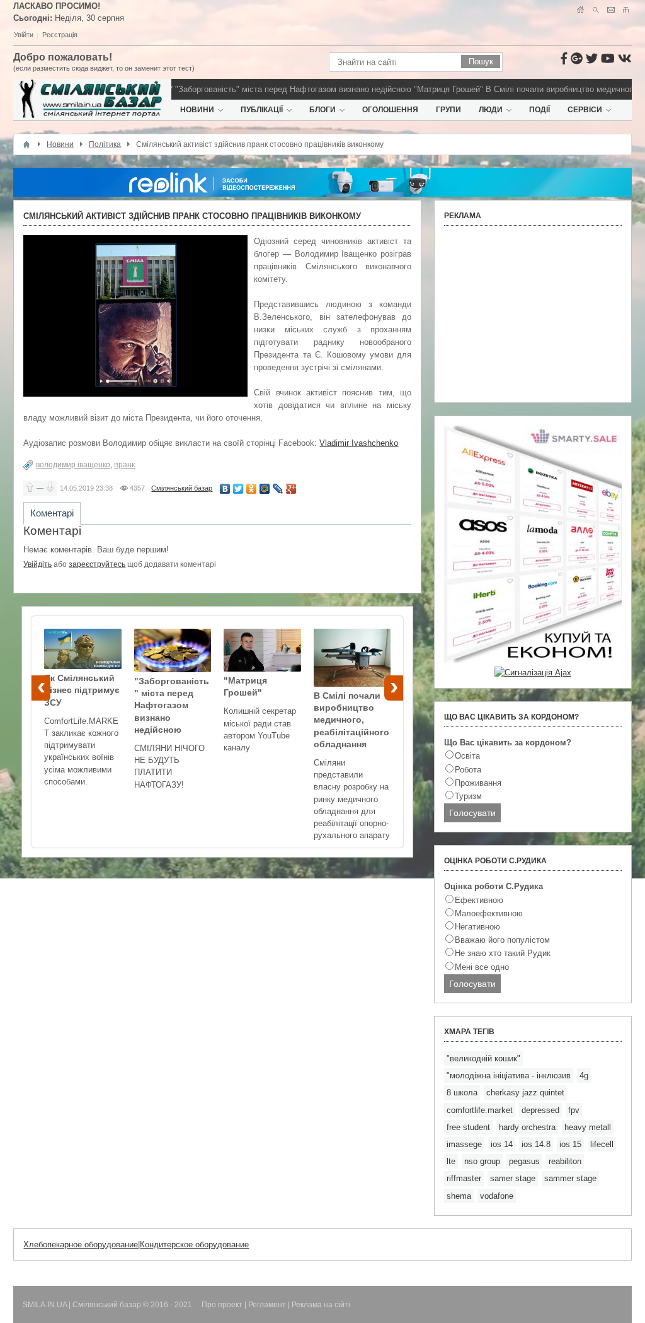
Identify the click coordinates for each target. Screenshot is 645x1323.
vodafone (496, 1196)
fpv (573, 1110)
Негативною (477, 926)
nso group (482, 1161)
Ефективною (479, 900)
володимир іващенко (73, 464)
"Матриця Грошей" (432, 89)
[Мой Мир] (264, 489)
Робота (468, 769)
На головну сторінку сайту (580, 9)
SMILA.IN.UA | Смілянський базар (83, 1304)
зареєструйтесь (97, 564)
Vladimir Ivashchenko (358, 443)
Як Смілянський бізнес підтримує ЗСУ (82, 690)
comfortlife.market (480, 1110)
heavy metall (587, 1127)
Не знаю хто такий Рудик (503, 953)
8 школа (462, 1092)
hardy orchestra (527, 1127)
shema (459, 1196)
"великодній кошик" (483, 1058)
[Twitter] (238, 489)
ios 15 (570, 1144)
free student (468, 1127)
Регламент (267, 1304)
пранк (124, 464)
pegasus (524, 1161)
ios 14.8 (536, 1144)
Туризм (468, 796)
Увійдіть (37, 564)
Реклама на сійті (321, 1304)
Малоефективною (489, 913)
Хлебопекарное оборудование (80, 1244)
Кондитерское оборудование (194, 1244)
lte (451, 1161)
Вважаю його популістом (502, 940)
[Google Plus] (291, 489)
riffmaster (464, 1178)
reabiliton (565, 1161)
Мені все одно (482, 967)
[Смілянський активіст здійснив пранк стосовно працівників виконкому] (135, 316)
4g (583, 1075)
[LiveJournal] (278, 489)
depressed (540, 1110)
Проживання (478, 783)
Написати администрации (611, 9)
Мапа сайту (626, 9)
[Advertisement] (533, 314)
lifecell (602, 1144)
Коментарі (52, 513)
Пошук (596, 9)
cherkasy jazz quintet (525, 1092)
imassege (464, 1144)
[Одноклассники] (251, 489)
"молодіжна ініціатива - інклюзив (509, 1075)
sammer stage (570, 1178)
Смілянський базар (181, 488)
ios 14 (502, 1144)
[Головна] (26, 144)
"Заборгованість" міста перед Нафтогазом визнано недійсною (277, 89)
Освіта (467, 756)
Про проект (222, 1304)
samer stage (512, 1178)
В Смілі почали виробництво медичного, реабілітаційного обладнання (351, 720)
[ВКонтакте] (225, 489)
